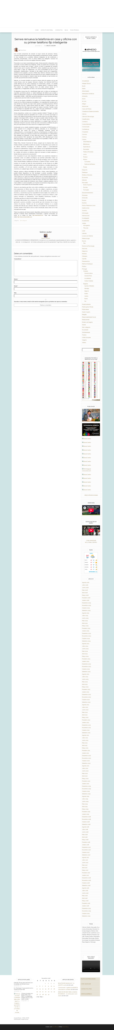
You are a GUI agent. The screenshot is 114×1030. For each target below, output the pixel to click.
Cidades (85, 271)
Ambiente (84, 96)
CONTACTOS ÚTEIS (86, 989)
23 (48, 991)
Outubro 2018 (86, 822)
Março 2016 (85, 900)
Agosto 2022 (85, 704)
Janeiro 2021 (85, 753)
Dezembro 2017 (86, 847)
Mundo (84, 241)
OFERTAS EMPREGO (86, 994)
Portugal (84, 269)
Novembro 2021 (86, 727)
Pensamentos (86, 261)
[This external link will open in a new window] (16, 50)
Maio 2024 (85, 651)
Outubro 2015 (85, 913)
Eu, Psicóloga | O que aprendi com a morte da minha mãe (23, 988)
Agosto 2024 (85, 643)
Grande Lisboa (88, 273)
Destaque (84, 172)
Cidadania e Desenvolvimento (90, 111)
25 (54, 991)
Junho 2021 (85, 740)
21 (42, 991)
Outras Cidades (88, 281)
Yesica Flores (23, 50)
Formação (86, 190)
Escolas (85, 187)
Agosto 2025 (85, 613)
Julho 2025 (85, 615)
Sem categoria (23, 220)
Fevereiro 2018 (86, 842)
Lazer (83, 231)
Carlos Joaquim (51, 45)
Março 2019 (85, 809)
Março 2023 (85, 687)
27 (40, 994)
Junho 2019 (85, 801)
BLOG (66, 30)
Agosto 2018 (85, 827)
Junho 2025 (85, 618)
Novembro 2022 (86, 697)
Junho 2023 (85, 679)
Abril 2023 (84, 684)
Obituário (84, 256)
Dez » (41, 997)
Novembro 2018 (86, 819)
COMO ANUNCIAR (86, 984)
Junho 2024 (85, 648)
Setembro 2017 (86, 855)
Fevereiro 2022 (86, 720)
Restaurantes (85, 319)
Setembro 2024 (86, 641)
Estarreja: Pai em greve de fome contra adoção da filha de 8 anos (23, 983)
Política (84, 266)
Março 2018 (85, 839)
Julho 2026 (85, 585)
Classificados (85, 119)
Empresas (84, 195)
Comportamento (86, 124)
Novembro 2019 (86, 788)
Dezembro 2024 (86, 633)
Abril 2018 (84, 837)
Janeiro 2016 (85, 906)
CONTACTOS (58, 30)
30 (48, 994)
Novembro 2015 (86, 911)
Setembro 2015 (86, 916)
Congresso (85, 132)
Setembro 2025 (86, 610)
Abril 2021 (84, 745)
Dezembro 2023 (86, 664)
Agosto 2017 (85, 857)
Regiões (85, 283)
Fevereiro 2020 (86, 781)
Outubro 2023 (86, 669)
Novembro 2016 (86, 880)
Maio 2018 (85, 834)
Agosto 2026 (85, 582)
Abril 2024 (85, 653)
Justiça (84, 223)
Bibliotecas (86, 144)
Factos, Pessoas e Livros (88, 205)
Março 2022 (85, 717)
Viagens (84, 340)
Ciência (84, 114)
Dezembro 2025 (86, 603)
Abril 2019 (84, 806)
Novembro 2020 (86, 758)
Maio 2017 (84, 865)
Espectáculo (86, 146)
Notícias (84, 253)
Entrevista (84, 198)
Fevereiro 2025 (86, 628)
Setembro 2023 (86, 671)
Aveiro (86, 293)
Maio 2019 (85, 804)
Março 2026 (85, 595)
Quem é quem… (86, 312)
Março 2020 (85, 778)
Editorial (84, 180)
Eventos (84, 203)
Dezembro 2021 (86, 725)
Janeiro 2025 (85, 631)
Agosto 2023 (85, 674)
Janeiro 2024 (85, 661)
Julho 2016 (85, 890)
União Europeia (86, 337)
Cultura (84, 139)
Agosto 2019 (85, 796)
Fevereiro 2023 (86, 689)
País (84, 243)
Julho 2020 (85, 768)
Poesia (85, 167)
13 (28, 1000)
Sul (85, 301)
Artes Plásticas (87, 141)
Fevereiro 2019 (86, 811)
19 (37, 991)
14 (42, 989)
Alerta (83, 88)
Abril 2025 (84, 623)
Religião (84, 314)
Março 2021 (85, 748)
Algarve (86, 291)
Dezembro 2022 (86, 694)
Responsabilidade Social (89, 317)
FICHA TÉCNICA (74, 30)
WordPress (55, 1026)
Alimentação (85, 91)
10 (51, 986)
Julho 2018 (85, 829)
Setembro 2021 (86, 732)
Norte (86, 298)
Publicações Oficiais (87, 307)
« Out (37, 997)
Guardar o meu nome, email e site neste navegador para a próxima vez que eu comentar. (40, 301)
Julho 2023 (85, 676)
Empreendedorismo (87, 192)
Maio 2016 (85, 895)
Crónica (84, 137)
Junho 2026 (85, 587)
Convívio (84, 134)
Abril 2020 (85, 776)
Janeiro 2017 (85, 875)
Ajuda (83, 86)
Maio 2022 (85, 712)
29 (45, 994)
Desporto (84, 170)
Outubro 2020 (86, 760)
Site (15, 293)
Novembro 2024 (86, 636)
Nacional (84, 248)
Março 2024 (85, 656)
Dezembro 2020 (86, 755)
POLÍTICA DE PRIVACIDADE (88, 979)
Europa (84, 200)
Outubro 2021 (85, 730)
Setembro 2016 (86, 885)
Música (85, 159)
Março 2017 (85, 870)
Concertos (87, 161)
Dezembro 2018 (86, 816)
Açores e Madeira (89, 286)
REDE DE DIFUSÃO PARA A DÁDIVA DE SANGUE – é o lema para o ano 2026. (67, 993)
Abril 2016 (84, 898)
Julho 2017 (85, 860)
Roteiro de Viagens (87, 322)
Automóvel (85, 106)
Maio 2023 (85, 682)
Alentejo (86, 288)
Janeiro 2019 (85, 814)
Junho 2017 (85, 862)
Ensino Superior (87, 184)
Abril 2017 (84, 867)
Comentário (18, 259)
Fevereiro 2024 (86, 659)
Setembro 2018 (86, 824)
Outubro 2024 (86, 638)
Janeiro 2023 (85, 692)
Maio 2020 (85, 773)
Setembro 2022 (86, 702)
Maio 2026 (85, 590)
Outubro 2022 (86, 699)
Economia (85, 177)
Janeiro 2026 (85, 600)
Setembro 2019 (86, 794)
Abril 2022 (84, 715)
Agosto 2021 (85, 735)
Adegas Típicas (86, 83)
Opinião (84, 258)
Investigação (85, 218)
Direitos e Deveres (87, 175)
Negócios (84, 251)
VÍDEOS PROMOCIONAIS (91, 495)
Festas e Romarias (88, 152)
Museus (85, 157)
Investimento (85, 220)
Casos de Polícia (86, 109)
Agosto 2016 (85, 888)
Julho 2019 (85, 799)
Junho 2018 (85, 832)
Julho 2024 (85, 646)
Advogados (86, 225)
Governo (84, 210)
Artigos (84, 104)
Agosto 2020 (85, 766)
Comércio (85, 121)
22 (45, 991)
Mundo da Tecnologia (88, 246)
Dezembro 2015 (86, 908)
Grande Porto (88, 276)
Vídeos (84, 342)
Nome (16, 279)
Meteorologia (86, 238)
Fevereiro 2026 (86, 597)
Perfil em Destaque (87, 264)
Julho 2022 (85, 707)
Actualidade (85, 81)
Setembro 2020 (86, 763)
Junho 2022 (85, 710)
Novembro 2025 (86, 605)
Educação (85, 182)
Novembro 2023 (86, 666)
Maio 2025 (85, 620)
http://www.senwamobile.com (24, 217)
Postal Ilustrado (86, 304)
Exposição (86, 149)
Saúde (84, 324)
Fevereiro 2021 (86, 750)
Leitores (84, 233)
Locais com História (87, 236)
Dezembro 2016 (86, 878)
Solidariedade (86, 332)
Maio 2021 (84, 743)
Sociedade (85, 330)
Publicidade (85, 309)
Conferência (85, 129)
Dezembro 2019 (86, 786)
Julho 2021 (85, 738)
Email (16, 286)
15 (45, 989)
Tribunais (85, 228)
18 (54, 989)
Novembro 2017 (86, 850)
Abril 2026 (85, 592)
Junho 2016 (85, 893)
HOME (37, 30)
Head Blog (65, 1026)
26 (37, 994)
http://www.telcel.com (37, 215)
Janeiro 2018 (85, 844)
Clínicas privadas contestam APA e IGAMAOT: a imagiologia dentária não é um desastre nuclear (27, 996)
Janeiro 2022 (85, 722)
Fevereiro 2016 (86, 903)
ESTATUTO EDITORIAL (47, 30)
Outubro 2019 (86, 791)
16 (48, 989)
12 (37, 989)
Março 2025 (85, 625)
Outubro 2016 (86, 883)
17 (20, 991)
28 (43, 994)
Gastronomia (85, 208)
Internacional (85, 215)
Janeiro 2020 (85, 783)
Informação (85, 213)
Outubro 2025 (86, 608)
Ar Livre (84, 101)
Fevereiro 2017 (86, 872)
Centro (86, 296)
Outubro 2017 (85, 852)
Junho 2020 (85, 771)
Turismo (84, 335)
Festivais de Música (89, 164)
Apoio (83, 98)
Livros (84, 154)
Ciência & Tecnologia (88, 116)
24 (21, 985)
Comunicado (85, 126)
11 (54, 986)
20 (40, 991)
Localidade (87, 278)
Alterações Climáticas (88, 93)
